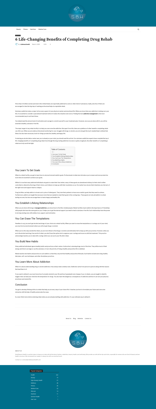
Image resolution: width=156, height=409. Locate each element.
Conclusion (55, 164)
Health (18, 35)
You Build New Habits (58, 160)
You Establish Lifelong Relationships (62, 156)
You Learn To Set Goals (59, 154)
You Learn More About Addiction (62, 162)
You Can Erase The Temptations (61, 158)
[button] (138, 29)
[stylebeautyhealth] (16, 44)
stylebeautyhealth (25, 44)
